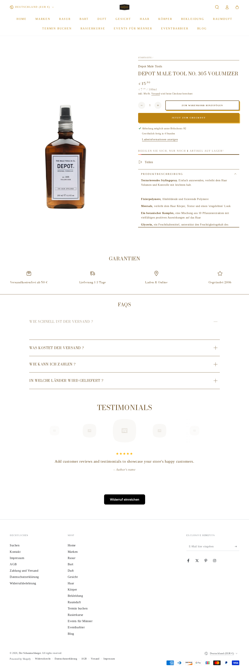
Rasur (71, 558)
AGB (13, 564)
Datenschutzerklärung (24, 577)
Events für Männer (80, 621)
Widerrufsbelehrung (23, 583)
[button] (217, 7)
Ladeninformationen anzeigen (160, 139)
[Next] (203, 431)
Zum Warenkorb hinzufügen (202, 105)
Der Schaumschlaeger (30, 653)
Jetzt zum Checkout (189, 118)
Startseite (145, 57)
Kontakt (15, 551)
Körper (72, 589)
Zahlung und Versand (24, 570)
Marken (73, 551)
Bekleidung (75, 595)
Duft (71, 570)
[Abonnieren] (237, 546)
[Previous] (46, 431)
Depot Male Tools (150, 66)
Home (72, 545)
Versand (155, 93)
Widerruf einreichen (124, 499)
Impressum (17, 558)
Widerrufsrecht (42, 658)
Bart (70, 564)
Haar (71, 583)
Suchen (15, 545)
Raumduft (74, 602)
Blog (71, 633)
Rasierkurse (75, 614)
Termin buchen (78, 608)
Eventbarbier (76, 627)
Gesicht (73, 577)
